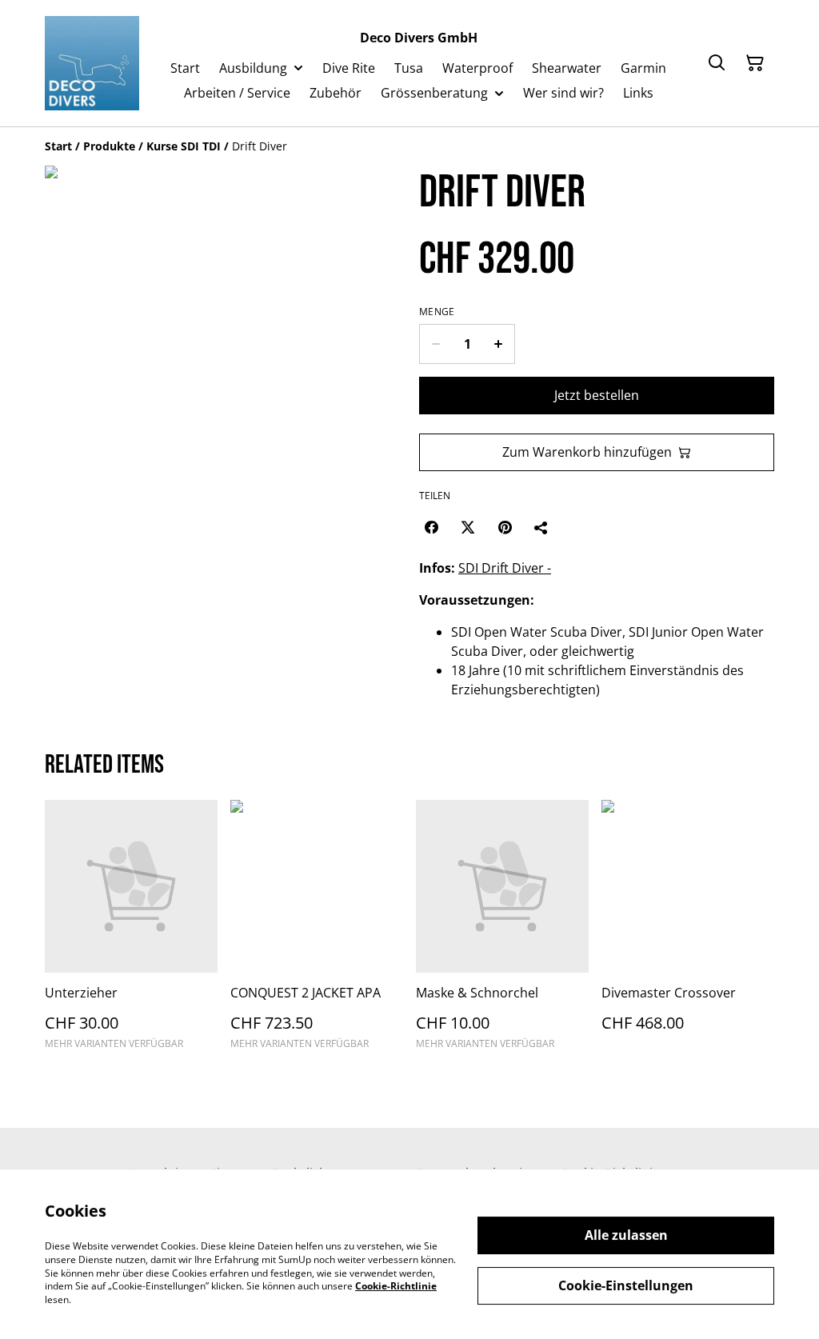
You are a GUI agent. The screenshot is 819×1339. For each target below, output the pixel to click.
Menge (437, 312)
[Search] (716, 63)
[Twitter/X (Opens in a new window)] (468, 527)
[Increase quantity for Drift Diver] (498, 344)
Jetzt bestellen (596, 395)
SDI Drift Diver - (504, 568)
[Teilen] (541, 527)
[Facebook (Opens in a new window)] (431, 527)
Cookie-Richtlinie (396, 1286)
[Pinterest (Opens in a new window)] (505, 527)
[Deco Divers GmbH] (92, 63)
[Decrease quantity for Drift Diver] (435, 344)
